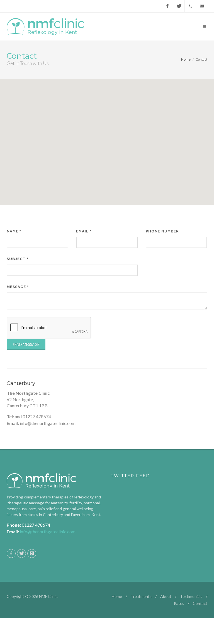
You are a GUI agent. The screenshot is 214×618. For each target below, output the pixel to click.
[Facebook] (167, 6)
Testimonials (191, 596)
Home (186, 59)
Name (14, 231)
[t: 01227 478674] (190, 6)
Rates (179, 603)
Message (18, 287)
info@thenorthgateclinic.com (48, 531)
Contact (200, 603)
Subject (17, 259)
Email (83, 231)
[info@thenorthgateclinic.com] (201, 6)
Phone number (162, 231)
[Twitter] (178, 6)
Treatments (141, 596)
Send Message (26, 344)
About (165, 596)
